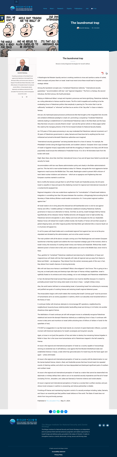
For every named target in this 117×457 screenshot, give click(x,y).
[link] (2, 18)
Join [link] (87, 9)
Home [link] (45, 9)
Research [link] (60, 9)
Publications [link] (78, 9)
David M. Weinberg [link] (84, 28)
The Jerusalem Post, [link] (53, 401)
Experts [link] (69, 9)
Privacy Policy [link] (58, 455)
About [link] (51, 9)
